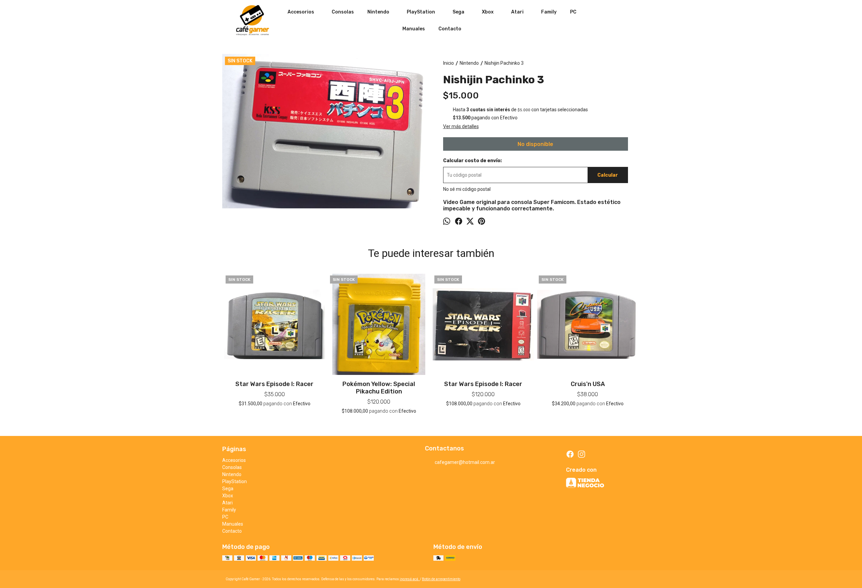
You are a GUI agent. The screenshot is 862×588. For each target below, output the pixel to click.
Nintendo (378, 12)
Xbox (488, 12)
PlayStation (421, 12)
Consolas (343, 12)
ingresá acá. (410, 579)
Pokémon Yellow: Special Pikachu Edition (378, 387)
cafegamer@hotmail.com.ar (465, 462)
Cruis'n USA (588, 384)
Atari (517, 12)
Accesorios (301, 12)
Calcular (607, 175)
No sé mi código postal (467, 189)
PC (573, 12)
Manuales (413, 29)
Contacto (449, 29)
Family (549, 12)
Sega (458, 12)
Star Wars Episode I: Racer (274, 384)
